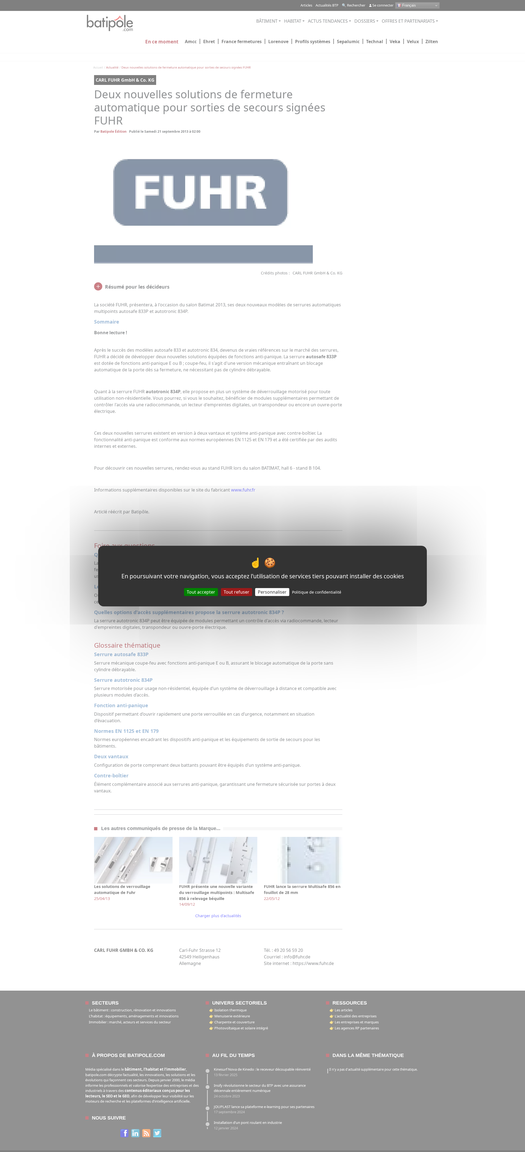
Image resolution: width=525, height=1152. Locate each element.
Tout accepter (201, 592)
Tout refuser (236, 592)
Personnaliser (272, 592)
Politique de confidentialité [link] (316, 592)
